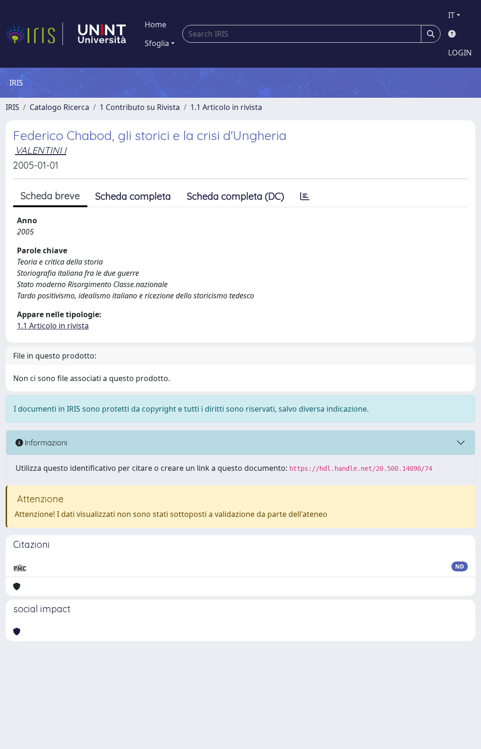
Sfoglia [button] (157, 43)
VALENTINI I (40, 150)
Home (155, 24)
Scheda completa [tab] (133, 196)
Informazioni (45, 442)
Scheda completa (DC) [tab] (235, 196)
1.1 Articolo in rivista (226, 107)
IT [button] (451, 15)
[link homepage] (34, 34)
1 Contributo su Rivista (140, 107)
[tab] (305, 196)
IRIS (12, 107)
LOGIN (460, 52)
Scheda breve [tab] (50, 196)
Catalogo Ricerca (59, 107)
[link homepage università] (101, 34)
